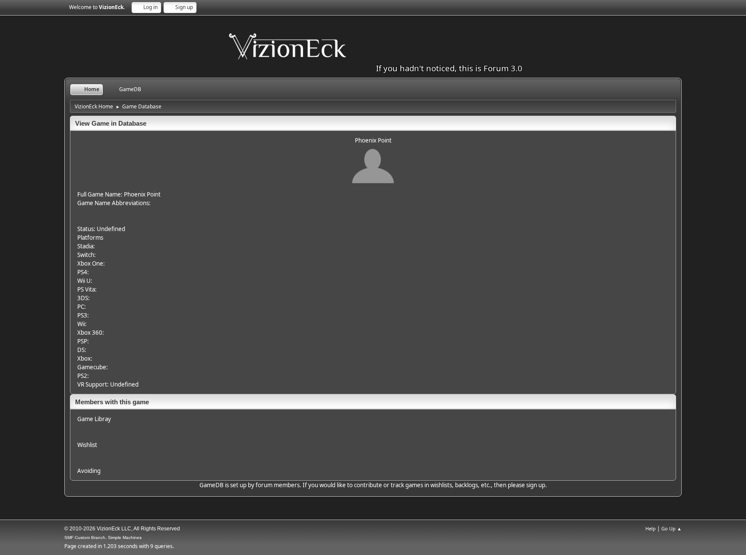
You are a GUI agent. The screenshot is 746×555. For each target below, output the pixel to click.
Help (650, 528)
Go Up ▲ (671, 528)
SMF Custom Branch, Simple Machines (103, 537)
